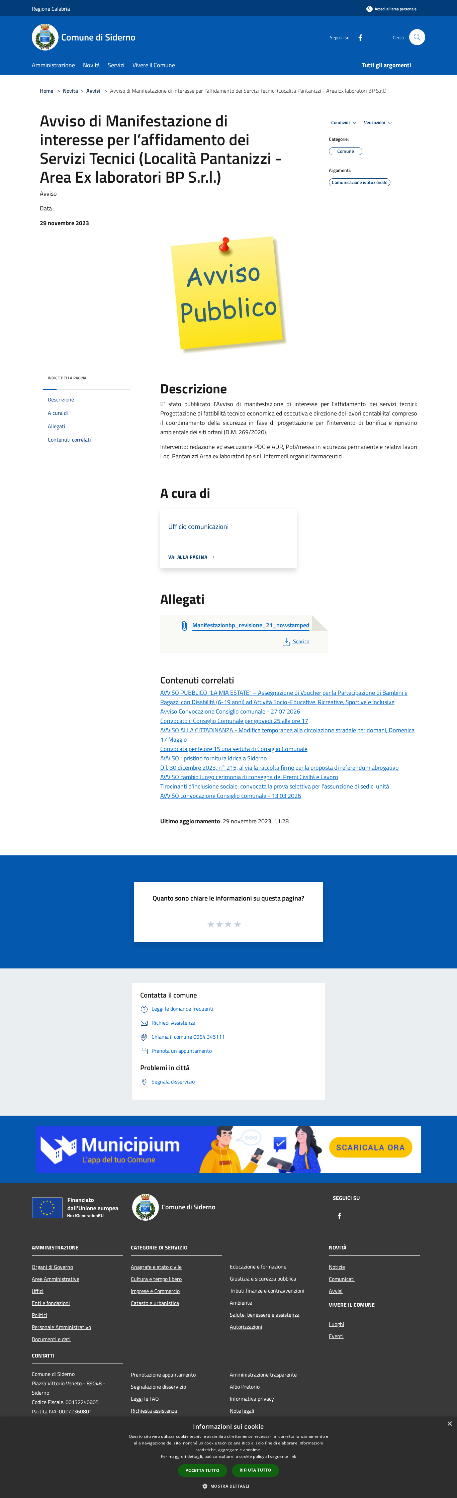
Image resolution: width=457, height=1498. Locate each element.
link (292, 1456)
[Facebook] (357, 36)
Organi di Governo (52, 1267)
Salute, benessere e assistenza (264, 1315)
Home (46, 91)
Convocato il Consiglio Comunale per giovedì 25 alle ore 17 (234, 720)
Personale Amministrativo (61, 1327)
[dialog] (228, 1457)
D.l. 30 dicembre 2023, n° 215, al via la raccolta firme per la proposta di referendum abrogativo (279, 767)
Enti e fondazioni (51, 1303)
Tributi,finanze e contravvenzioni (267, 1291)
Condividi (341, 122)
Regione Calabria (51, 9)
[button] (228, 1486)
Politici (39, 1315)
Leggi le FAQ (145, 1399)
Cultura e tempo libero (156, 1279)
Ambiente (241, 1303)
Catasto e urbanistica (155, 1303)
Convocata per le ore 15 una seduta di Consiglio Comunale (233, 748)
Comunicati (342, 1279)
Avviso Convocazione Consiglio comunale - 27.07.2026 (230, 711)
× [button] (449, 1423)
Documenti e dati (51, 1339)
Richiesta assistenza (154, 1411)
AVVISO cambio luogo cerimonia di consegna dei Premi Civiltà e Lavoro (249, 776)
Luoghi (336, 1324)
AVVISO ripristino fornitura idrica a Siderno (213, 758)
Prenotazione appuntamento (163, 1375)
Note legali (242, 1411)
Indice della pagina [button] (67, 378)
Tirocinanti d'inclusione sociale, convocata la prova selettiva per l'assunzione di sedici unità (274, 786)
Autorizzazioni (246, 1327)
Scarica (301, 641)
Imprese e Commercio (155, 1291)
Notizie (337, 1267)
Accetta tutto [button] (202, 1470)
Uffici (37, 1291)
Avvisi (93, 91)
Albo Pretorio (245, 1387)
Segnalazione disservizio (158, 1387)
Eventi (336, 1336)
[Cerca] (417, 37)
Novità (70, 91)
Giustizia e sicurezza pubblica (263, 1279)
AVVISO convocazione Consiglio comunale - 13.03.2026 (230, 795)
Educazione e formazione (258, 1266)
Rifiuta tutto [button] (255, 1470)
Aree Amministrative (55, 1279)
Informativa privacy (252, 1399)
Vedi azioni (375, 122)
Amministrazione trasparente (263, 1375)
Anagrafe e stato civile (156, 1267)
